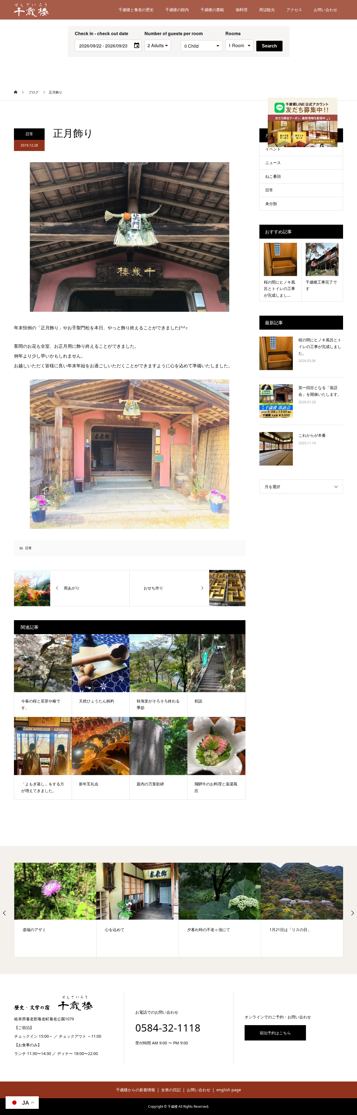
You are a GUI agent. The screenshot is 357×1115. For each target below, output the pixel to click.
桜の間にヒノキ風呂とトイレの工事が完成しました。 (319, 346)
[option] (55, 910)
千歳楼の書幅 (212, 9)
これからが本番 (312, 435)
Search (269, 46)
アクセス (294, 9)
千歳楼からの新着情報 (135, 1089)
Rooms (233, 33)
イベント (273, 149)
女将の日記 (171, 1089)
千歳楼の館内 (177, 9)
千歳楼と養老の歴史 (136, 9)
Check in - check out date (101, 33)
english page (228, 1089)
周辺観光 (267, 9)
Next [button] (352, 913)
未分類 (271, 203)
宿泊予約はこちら (275, 1032)
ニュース (273, 162)
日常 (29, 133)
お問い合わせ (325, 9)
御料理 (241, 9)
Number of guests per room (161, 33)
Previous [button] (4, 913)
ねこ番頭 (273, 176)
